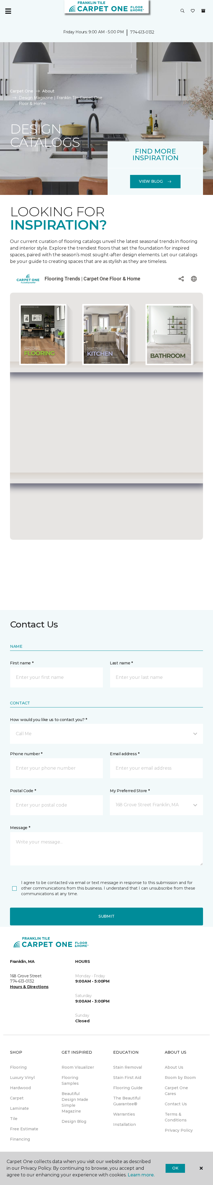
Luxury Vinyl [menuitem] (22, 1077)
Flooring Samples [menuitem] (70, 1080)
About (48, 91)
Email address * (125, 754)
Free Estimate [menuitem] (24, 1128)
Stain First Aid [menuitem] (127, 1077)
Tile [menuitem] (13, 1118)
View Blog (151, 181)
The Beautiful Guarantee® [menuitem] (126, 1101)
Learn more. (141, 1175)
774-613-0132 (142, 32)
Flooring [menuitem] (18, 1067)
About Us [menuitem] (174, 1067)
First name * (22, 663)
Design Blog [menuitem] (74, 1121)
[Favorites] (192, 11)
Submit (106, 916)
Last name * (121, 663)
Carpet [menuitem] (17, 1098)
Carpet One (21, 91)
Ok (175, 1168)
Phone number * (26, 754)
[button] (182, 11)
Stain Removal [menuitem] (127, 1067)
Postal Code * (23, 791)
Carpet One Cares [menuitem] (176, 1090)
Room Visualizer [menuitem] (78, 1067)
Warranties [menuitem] (124, 1114)
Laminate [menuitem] (19, 1108)
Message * (20, 828)
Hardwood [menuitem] (20, 1087)
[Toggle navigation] (8, 11)
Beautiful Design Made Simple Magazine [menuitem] (75, 1102)
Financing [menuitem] (20, 1139)
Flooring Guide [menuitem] (128, 1087)
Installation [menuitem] (124, 1124)
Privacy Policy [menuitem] (179, 1130)
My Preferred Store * (129, 791)
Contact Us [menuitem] (176, 1103)
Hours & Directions (29, 986)
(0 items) (203, 11)
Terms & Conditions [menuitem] (176, 1117)
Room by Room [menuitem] (180, 1077)
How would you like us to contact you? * (48, 720)
